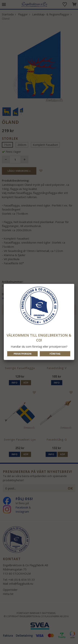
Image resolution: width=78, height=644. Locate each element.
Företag (55, 353)
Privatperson (22, 353)
